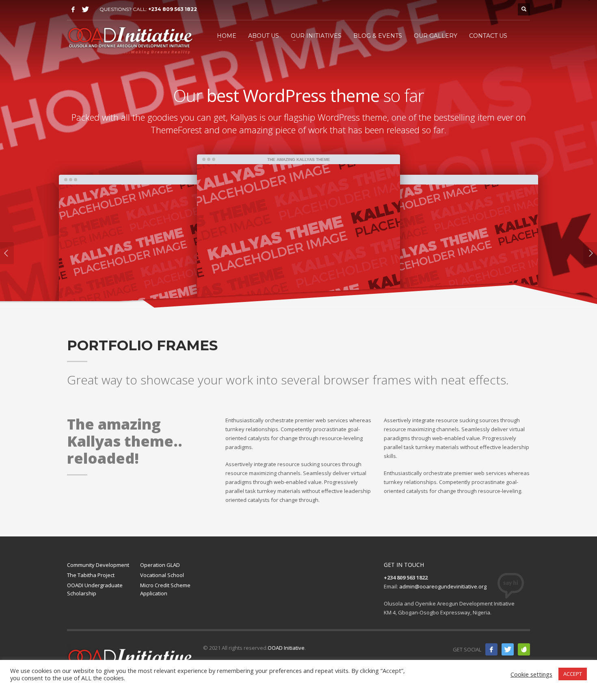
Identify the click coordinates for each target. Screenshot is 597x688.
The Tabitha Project (91, 575)
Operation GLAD (160, 565)
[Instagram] (524, 649)
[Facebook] (73, 9)
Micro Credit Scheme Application (165, 589)
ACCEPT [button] (572, 673)
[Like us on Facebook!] (491, 649)
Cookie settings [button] (531, 674)
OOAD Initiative (286, 647)
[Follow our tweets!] (508, 649)
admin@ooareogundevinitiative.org (443, 586)
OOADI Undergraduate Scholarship (95, 589)
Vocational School (162, 575)
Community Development (98, 565)
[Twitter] (85, 9)
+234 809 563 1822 (172, 9)
